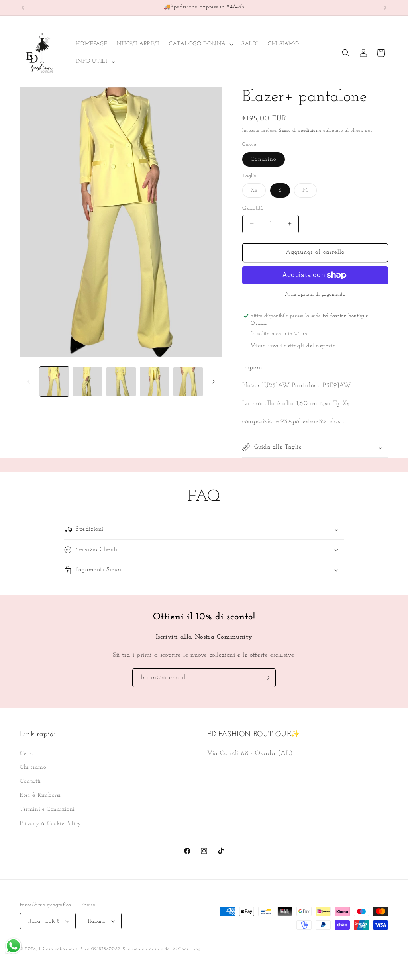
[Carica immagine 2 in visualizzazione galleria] (87, 381)
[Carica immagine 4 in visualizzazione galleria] (154, 381)
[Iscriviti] (266, 677)
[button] (200, 44)
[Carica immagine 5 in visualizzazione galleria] (188, 381)
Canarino (264, 159)
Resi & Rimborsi (40, 795)
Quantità (252, 208)
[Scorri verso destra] (213, 381)
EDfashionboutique (58, 949)
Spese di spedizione (300, 130)
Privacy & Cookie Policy (50, 824)
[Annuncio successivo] (385, 7)
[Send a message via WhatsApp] (13, 946)
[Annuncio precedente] (22, 7)
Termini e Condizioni (47, 809)
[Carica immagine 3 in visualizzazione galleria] (121, 381)
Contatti (30, 781)
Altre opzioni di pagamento (315, 294)
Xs (258, 192)
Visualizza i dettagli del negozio (293, 346)
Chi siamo (33, 767)
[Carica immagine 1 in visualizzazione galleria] (54, 381)
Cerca (27, 753)
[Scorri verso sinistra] (28, 381)
